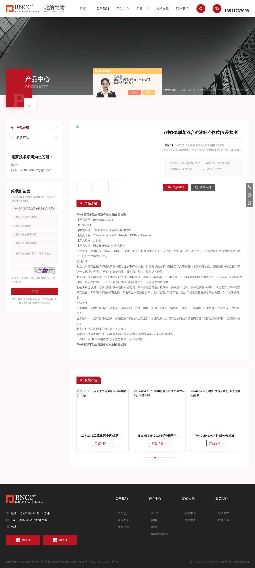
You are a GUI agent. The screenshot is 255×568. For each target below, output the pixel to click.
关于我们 (102, 8)
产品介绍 (22, 127)
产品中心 (122, 8)
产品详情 (100, 443)
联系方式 (223, 513)
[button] (145, 457)
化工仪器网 (211, 561)
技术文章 (162, 8)
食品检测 (170, 89)
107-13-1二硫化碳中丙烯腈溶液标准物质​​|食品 (102, 435)
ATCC (155, 513)
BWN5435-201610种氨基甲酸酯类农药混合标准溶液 (159, 435)
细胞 (154, 520)
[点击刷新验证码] (44, 270)
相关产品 (22, 137)
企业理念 (123, 520)
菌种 (154, 527)
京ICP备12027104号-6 (104, 561)
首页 (83, 8)
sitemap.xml (241, 561)
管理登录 (225, 561)
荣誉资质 (123, 527)
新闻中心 (142, 8)
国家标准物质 (159, 534)
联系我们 (182, 8)
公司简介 (123, 513)
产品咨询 (178, 187)
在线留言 (223, 520)
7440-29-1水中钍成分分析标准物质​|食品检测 (216, 435)
